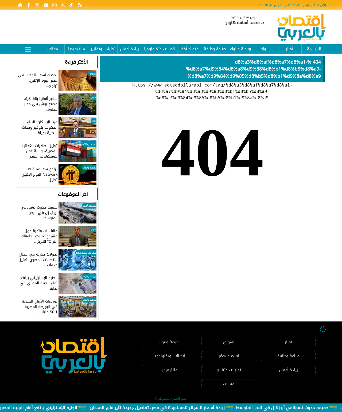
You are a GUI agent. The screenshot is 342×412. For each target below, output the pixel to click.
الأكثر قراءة (76, 61)
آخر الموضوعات (73, 194)
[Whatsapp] (63, 5)
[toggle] (28, 48)
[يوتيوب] (46, 5)
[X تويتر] (37, 5)
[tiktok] (71, 5)
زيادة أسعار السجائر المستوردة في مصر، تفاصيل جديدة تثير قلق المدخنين (167, 407)
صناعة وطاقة (215, 49)
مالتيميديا (76, 49)
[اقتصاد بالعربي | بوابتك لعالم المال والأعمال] (301, 28)
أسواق (265, 49)
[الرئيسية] (20, 5)
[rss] (80, 5)
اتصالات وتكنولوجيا (159, 49)
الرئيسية (314, 49)
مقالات (52, 49)
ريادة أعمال (129, 49)
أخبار (289, 49)
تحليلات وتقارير (103, 49)
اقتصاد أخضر (189, 49)
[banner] (113, 25)
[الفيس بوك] (29, 5)
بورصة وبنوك (240, 49)
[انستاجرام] (54, 5)
